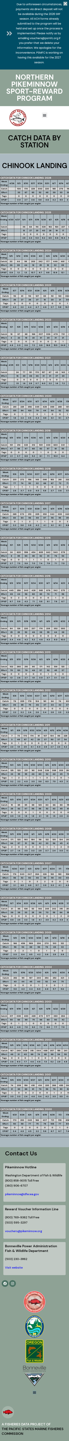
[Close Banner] (65, 4)
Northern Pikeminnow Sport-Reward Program (34, 88)
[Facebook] (5, 1283)
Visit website (14, 1267)
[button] (44, 115)
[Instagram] (12, 1283)
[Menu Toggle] (34, 1392)
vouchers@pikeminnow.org (23, 1231)
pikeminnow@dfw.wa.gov (22, 1194)
